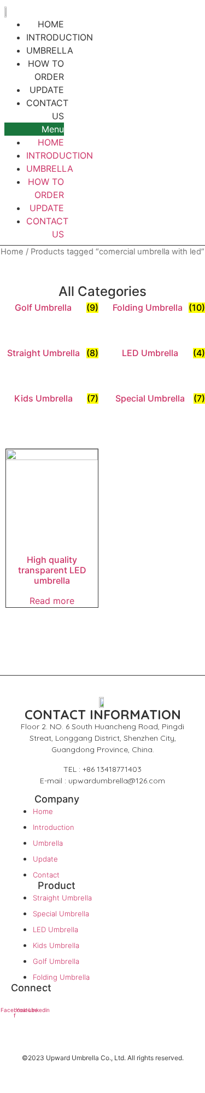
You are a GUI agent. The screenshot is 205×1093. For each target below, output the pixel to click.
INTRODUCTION (59, 155)
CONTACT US (47, 109)
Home (12, 252)
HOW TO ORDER (46, 70)
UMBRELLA (49, 168)
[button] (34, 129)
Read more (52, 600)
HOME (51, 142)
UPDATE (47, 207)
